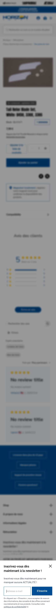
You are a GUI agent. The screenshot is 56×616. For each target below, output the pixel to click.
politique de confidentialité (15, 607)
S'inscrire (42, 590)
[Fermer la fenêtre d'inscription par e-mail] (50, 566)
